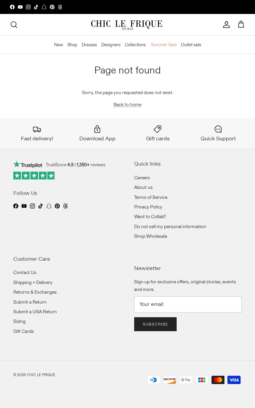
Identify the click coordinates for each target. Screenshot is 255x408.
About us (143, 187)
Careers (142, 178)
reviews (91, 164)
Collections (135, 44)
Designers (111, 44)
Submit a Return (29, 302)
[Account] (226, 25)
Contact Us (25, 272)
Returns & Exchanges (35, 292)
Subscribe (155, 324)
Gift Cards (23, 331)
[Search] (14, 25)
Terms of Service (150, 197)
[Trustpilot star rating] (34, 176)
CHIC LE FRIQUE (41, 374)
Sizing (19, 321)
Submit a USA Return (35, 312)
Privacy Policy (148, 207)
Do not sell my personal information (170, 226)
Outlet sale (191, 44)
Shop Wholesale (150, 236)
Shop (72, 44)
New (58, 44)
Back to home (127, 104)
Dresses (89, 44)
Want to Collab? (150, 216)
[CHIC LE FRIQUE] (127, 24)
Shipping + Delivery (32, 282)
